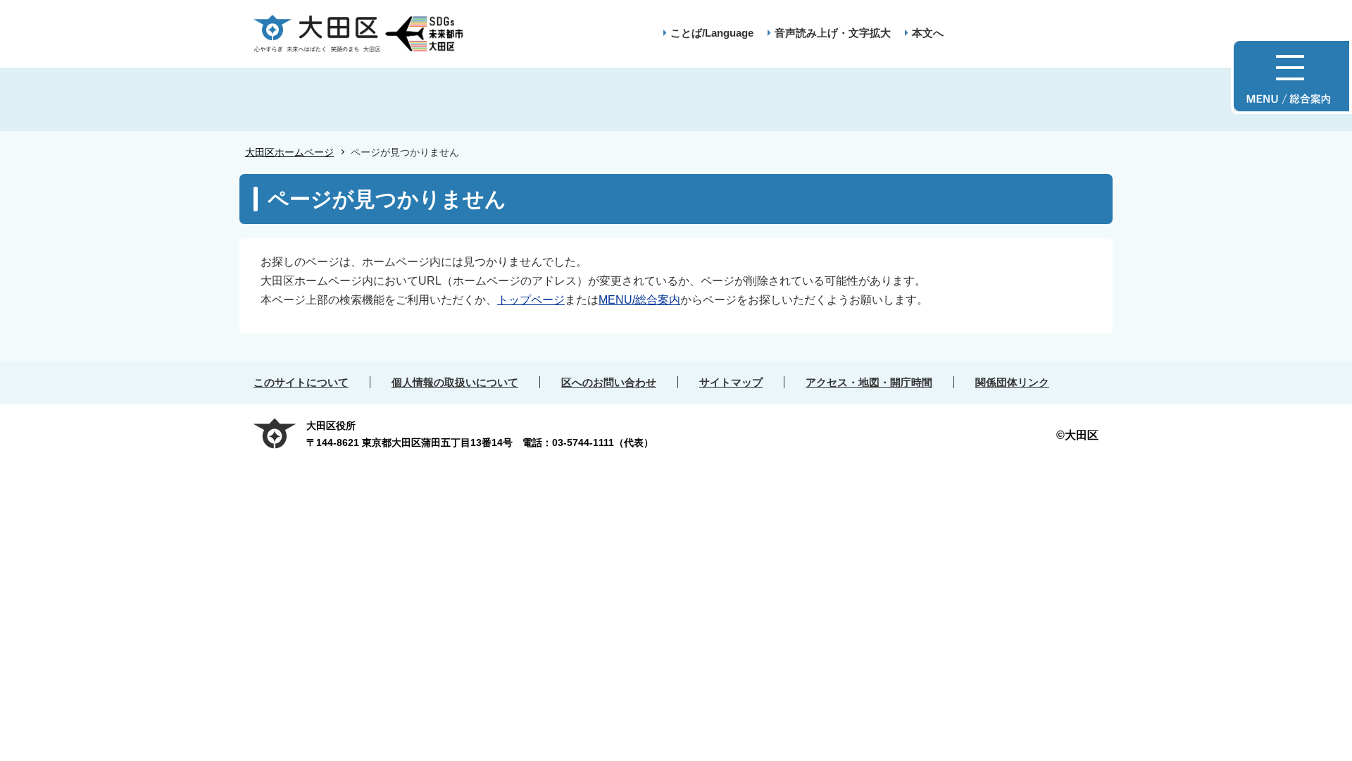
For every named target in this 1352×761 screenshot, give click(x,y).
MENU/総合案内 (639, 300)
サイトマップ (731, 382)
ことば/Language (711, 33)
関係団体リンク (1012, 382)
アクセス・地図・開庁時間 (869, 382)
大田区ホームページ (289, 152)
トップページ (531, 300)
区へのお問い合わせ (608, 382)
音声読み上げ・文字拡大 (833, 33)
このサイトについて (301, 382)
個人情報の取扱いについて (455, 382)
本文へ (928, 33)
